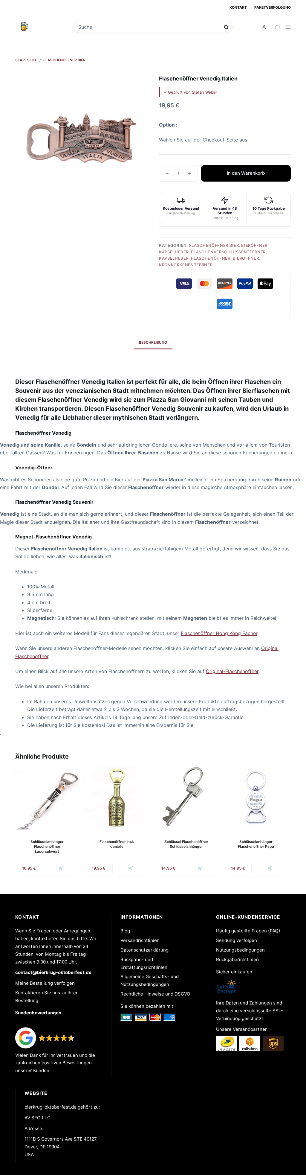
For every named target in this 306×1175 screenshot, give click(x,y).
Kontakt (238, 7)
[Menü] (288, 27)
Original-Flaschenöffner (232, 671)
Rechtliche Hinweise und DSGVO (155, 994)
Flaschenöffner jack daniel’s (117, 844)
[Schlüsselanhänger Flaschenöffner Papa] (256, 797)
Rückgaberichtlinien (237, 959)
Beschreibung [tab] (153, 342)
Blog (125, 931)
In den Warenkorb (246, 173)
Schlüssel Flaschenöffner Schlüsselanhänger (186, 844)
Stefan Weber (204, 92)
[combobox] (149, 27)
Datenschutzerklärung (144, 950)
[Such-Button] (226, 27)
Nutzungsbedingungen (240, 950)
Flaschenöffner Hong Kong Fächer (219, 633)
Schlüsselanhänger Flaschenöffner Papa (256, 844)
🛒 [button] (61, 868)
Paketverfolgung (272, 7)
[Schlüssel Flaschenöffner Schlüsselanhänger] (186, 797)
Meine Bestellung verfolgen (45, 983)
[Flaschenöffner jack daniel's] (117, 797)
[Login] (263, 27)
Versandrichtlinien (140, 940)
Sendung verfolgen (236, 940)
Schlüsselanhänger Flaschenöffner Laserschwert (47, 846)
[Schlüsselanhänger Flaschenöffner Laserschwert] (47, 797)
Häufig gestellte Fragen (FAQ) (248, 931)
